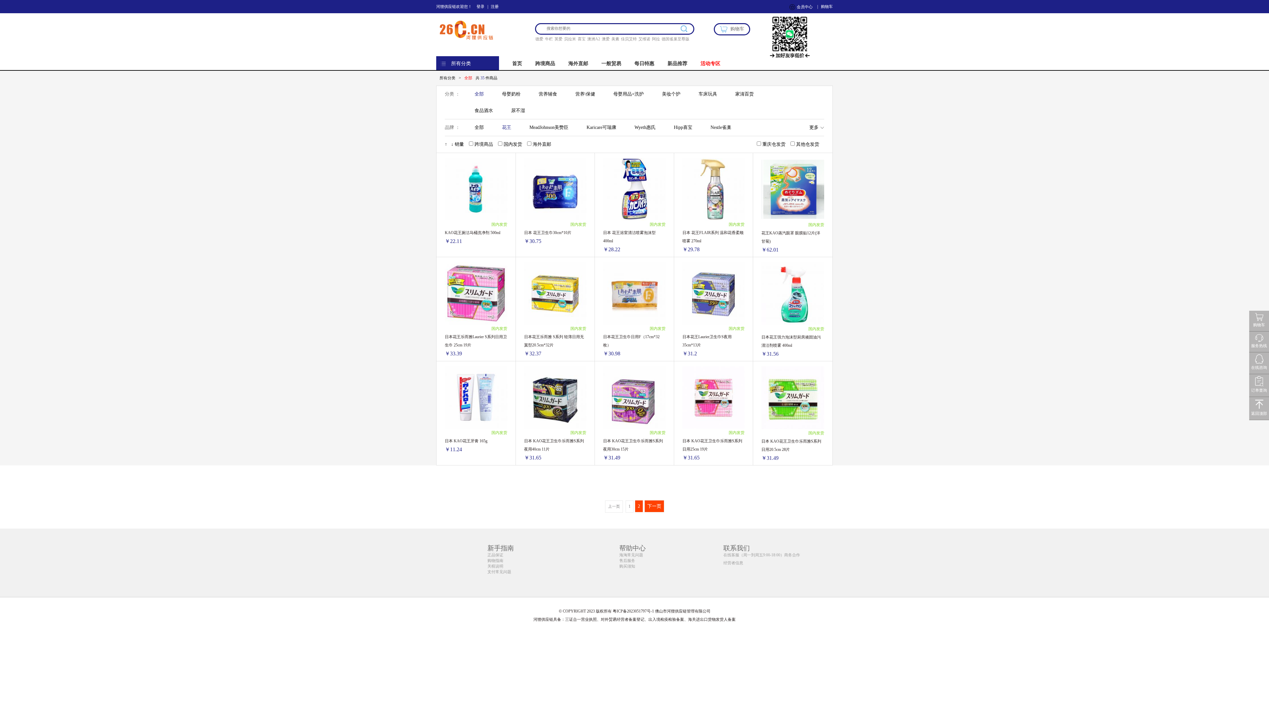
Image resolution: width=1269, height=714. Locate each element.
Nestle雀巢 (721, 127)
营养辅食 (548, 94)
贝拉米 (570, 39)
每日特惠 (644, 63)
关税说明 (495, 566)
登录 (480, 6)
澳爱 (606, 39)
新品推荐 (677, 63)
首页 (517, 63)
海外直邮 (578, 63)
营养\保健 (585, 94)
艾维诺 (644, 39)
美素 (615, 39)
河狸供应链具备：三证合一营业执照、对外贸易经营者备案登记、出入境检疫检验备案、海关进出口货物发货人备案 (634, 619)
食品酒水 (484, 110)
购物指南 (495, 560)
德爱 (539, 39)
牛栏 (549, 39)
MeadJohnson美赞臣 (548, 127)
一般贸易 (611, 63)
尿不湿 (518, 110)
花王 (506, 127)
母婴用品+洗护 (628, 94)
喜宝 (582, 39)
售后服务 (627, 560)
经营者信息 (733, 563)
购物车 (827, 6)
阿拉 (656, 39)
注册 (495, 6)
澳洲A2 (593, 39)
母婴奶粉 (511, 94)
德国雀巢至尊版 (675, 39)
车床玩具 (708, 94)
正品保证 (495, 555)
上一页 (614, 506)
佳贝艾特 (629, 39)
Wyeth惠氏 (645, 127)
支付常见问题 (499, 572)
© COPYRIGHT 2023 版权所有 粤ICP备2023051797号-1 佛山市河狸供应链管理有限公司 (635, 611)
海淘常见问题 (631, 555)
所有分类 (461, 63)
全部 (479, 94)
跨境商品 (545, 63)
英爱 (558, 39)
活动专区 (710, 63)
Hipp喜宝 (683, 127)
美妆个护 (671, 94)
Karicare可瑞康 (601, 127)
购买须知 (627, 566)
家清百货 (744, 94)
